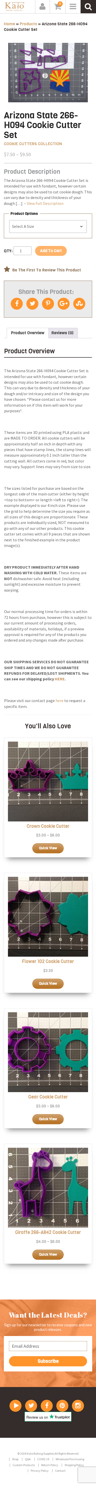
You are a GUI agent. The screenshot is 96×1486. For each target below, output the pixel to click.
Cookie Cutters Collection (33, 143)
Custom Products (24, 1465)
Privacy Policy (40, 1470)
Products (28, 24)
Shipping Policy (74, 1465)
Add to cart (51, 250)
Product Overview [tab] (27, 332)
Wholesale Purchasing (70, 1459)
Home (9, 24)
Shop (15, 1459)
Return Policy (49, 1465)
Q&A (28, 1459)
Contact (60, 1470)
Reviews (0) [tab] (62, 332)
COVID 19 (43, 1459)
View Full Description (45, 203)
